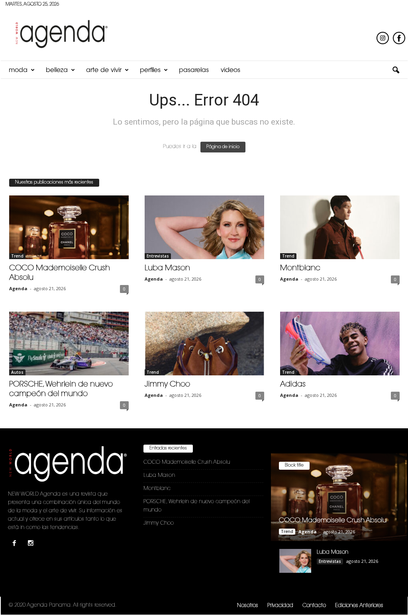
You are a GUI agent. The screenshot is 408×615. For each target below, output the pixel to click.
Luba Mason (167, 268)
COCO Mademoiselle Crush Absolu (186, 462)
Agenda (18, 288)
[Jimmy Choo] (204, 343)
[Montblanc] (340, 227)
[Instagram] (31, 544)
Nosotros (247, 605)
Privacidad (280, 605)
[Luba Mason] (204, 227)
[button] (395, 70)
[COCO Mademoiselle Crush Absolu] (69, 227)
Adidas (293, 385)
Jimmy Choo (167, 385)
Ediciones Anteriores (359, 605)
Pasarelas (194, 70)
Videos (230, 70)
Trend (17, 256)
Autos (17, 372)
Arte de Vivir (104, 70)
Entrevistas (158, 256)
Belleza (57, 70)
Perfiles (150, 70)
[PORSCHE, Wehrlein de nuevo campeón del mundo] (69, 343)
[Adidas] (340, 343)
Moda (18, 70)
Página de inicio (222, 147)
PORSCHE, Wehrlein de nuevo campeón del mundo (196, 506)
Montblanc (300, 268)
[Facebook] (16, 544)
